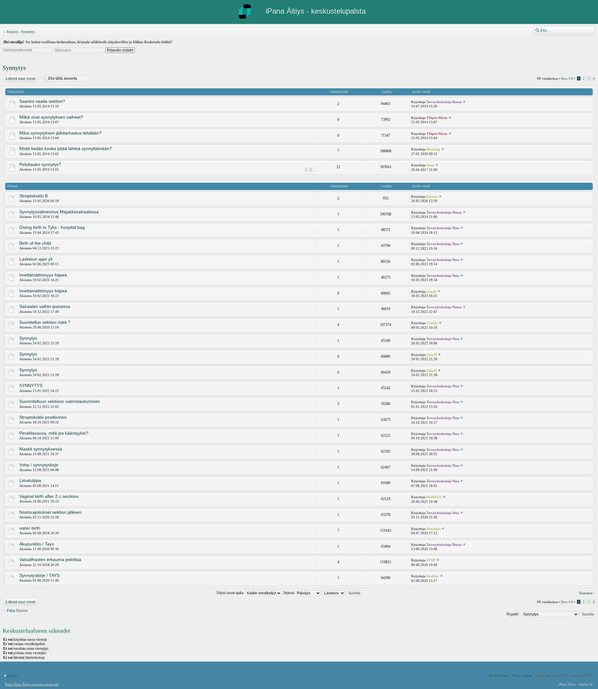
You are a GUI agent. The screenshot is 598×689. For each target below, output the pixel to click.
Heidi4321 (434, 497)
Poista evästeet (522, 675)
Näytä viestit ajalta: (230, 593)
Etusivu (12, 32)
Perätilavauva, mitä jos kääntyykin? (53, 433)
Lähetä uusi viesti (21, 78)
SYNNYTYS (30, 385)
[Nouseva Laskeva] (342, 593)
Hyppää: (512, 614)
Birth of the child (35, 243)
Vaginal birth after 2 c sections (48, 496)
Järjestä (289, 593)
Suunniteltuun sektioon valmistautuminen (59, 401)
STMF (430, 560)
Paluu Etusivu (17, 610)
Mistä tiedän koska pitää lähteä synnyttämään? (65, 148)
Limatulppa (30, 480)
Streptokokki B (33, 195)
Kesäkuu (432, 576)
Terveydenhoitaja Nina (442, 228)
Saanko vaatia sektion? (42, 101)
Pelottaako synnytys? (40, 164)
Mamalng (433, 149)
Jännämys (433, 529)
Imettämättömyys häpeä (43, 274)
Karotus (432, 196)
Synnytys (28, 32)
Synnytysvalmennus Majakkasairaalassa (59, 211)
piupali (431, 291)
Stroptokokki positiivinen (43, 417)
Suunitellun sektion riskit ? (44, 322)
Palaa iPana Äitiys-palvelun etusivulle (32, 684)
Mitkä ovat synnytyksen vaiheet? (51, 117)
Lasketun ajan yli (35, 259)
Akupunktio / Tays (36, 543)
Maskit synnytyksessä (40, 448)
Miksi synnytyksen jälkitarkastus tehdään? (60, 132)
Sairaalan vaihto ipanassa (44, 306)
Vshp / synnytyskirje (38, 464)
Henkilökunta (499, 675)
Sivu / (567, 78)
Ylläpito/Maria (436, 118)
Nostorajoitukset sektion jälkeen (50, 512)
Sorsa (430, 165)
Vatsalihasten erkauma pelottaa (50, 559)
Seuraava (585, 593)
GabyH (431, 354)
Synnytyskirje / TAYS (39, 575)
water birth (29, 528)
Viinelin (432, 323)
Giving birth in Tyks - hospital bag (52, 227)
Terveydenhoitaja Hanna (444, 102)
